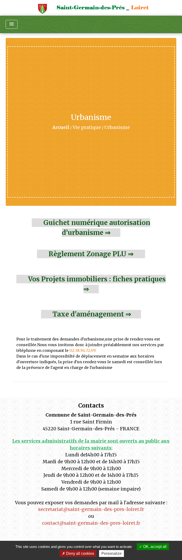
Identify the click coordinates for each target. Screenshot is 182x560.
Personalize (111, 553)
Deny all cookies (79, 553)
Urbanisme (117, 127)
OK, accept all (154, 547)
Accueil (60, 127)
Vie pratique (87, 127)
